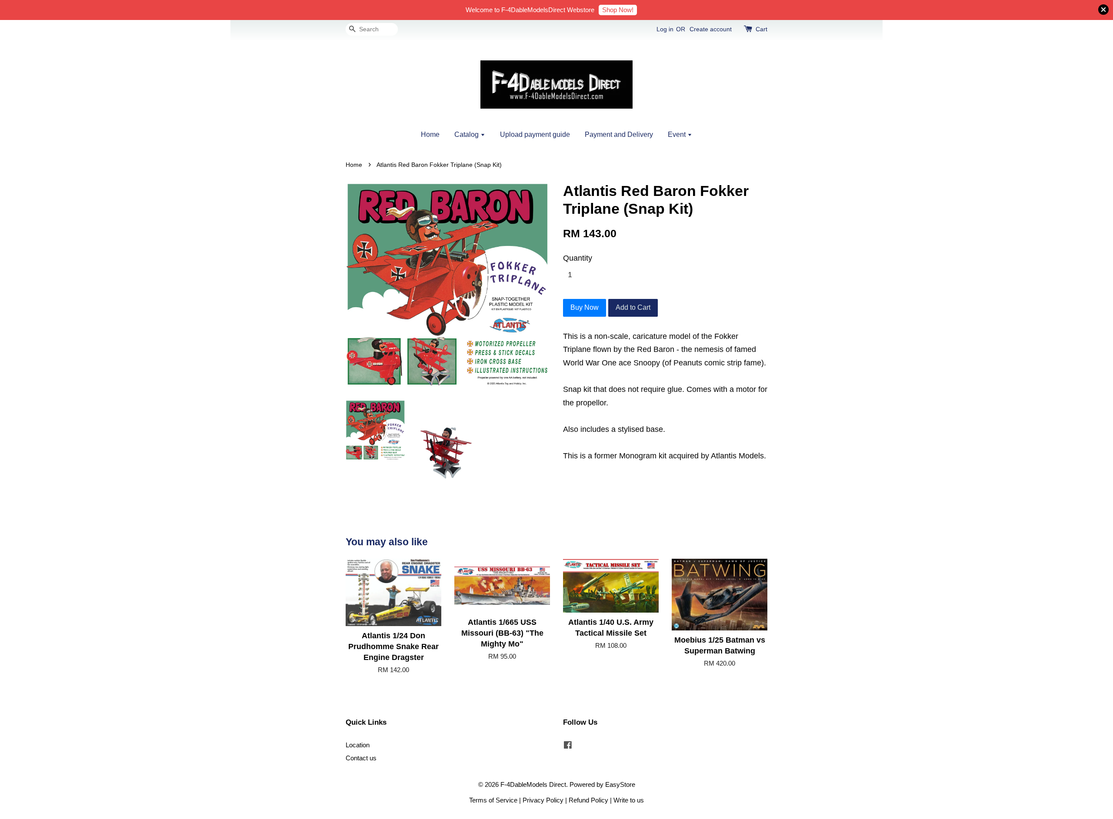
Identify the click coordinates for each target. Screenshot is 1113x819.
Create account (711, 29)
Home (430, 134)
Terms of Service (493, 800)
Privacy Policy (543, 800)
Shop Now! (617, 9)
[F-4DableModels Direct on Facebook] (568, 746)
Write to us (628, 800)
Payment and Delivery (619, 134)
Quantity (577, 258)
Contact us (361, 758)
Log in (664, 29)
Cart (761, 29)
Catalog (467, 134)
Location (358, 745)
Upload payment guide (535, 134)
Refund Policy (588, 800)
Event (677, 134)
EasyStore (620, 784)
